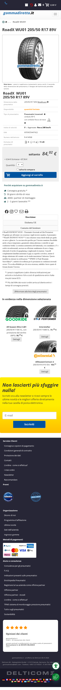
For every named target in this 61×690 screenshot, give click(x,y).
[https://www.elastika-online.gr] (25, 681)
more (8, 646)
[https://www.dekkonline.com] (20, 679)
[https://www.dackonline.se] (13, 679)
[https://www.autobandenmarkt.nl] (27, 679)
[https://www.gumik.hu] (15, 681)
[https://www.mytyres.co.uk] (30, 679)
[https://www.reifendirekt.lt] (38, 681)
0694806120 (7, 3)
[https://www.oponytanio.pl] (18, 681)
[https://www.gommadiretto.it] (17, 679)
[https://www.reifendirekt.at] (37, 679)
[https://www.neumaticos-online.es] (33, 679)
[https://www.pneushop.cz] (50, 679)
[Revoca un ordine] (31, 5)
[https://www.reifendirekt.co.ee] (35, 681)
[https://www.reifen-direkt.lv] (42, 681)
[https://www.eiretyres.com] (12, 681)
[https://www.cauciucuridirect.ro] (22, 681)
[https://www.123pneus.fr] (7, 679)
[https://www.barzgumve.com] (28, 681)
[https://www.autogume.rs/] (45, 681)
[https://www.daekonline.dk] (23, 679)
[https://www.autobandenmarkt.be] (43, 679)
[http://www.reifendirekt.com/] (48, 681)
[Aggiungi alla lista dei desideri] (16, 211)
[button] (56, 666)
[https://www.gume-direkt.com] (40, 679)
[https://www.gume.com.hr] (32, 681)
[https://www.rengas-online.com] (47, 679)
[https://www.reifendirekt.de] (3, 679)
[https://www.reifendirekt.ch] (10, 679)
